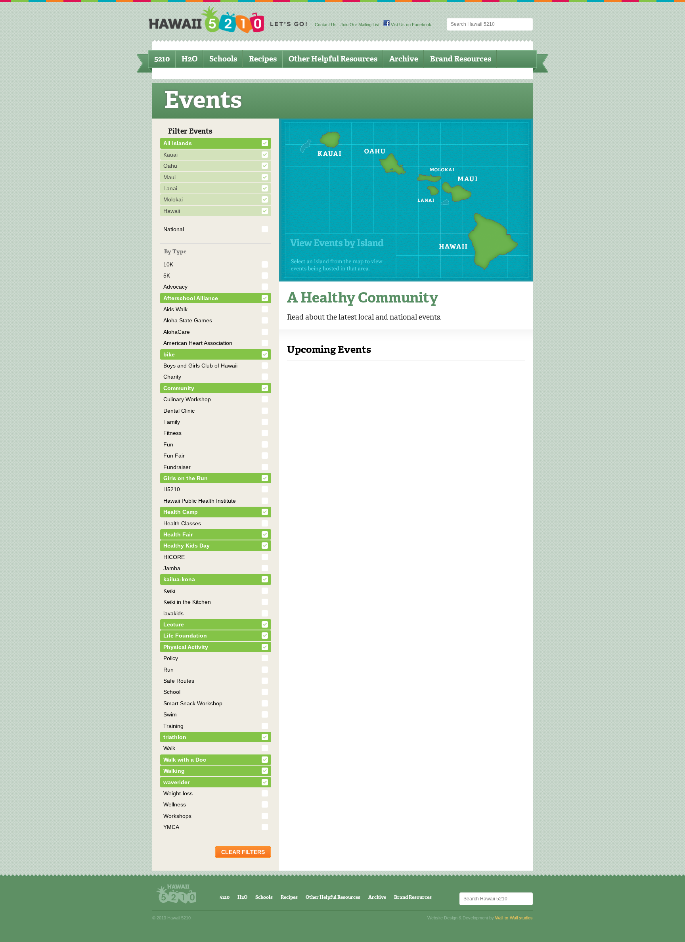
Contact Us (326, 24)
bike (169, 354)
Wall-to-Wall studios (514, 917)
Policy (170, 658)
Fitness (172, 433)
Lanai (170, 188)
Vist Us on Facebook (410, 24)
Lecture (173, 624)
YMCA (171, 827)
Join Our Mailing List (360, 24)
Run (168, 669)
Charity (172, 376)
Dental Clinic (179, 411)
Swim (170, 714)
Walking (174, 771)
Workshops (177, 816)
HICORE (174, 557)
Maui (169, 177)
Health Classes (182, 523)
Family (171, 422)
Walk (169, 748)
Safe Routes (178, 681)
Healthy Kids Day (186, 545)
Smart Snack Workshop (192, 703)
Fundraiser (177, 467)
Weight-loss (178, 793)
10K (168, 264)
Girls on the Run (185, 478)
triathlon (174, 737)
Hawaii (171, 211)
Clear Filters (243, 852)
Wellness (174, 804)
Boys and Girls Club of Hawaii (200, 365)
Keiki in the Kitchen (187, 602)
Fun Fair (174, 455)
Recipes (263, 59)
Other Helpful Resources (333, 59)
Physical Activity (185, 647)
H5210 (171, 489)
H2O (189, 59)
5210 (162, 59)
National (173, 229)
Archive (403, 59)
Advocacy (175, 286)
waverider (176, 782)
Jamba (171, 568)
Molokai (173, 199)
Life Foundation (185, 635)
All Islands (177, 143)
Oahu (170, 166)
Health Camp (180, 512)
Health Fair (178, 534)
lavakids (173, 613)
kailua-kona (179, 579)
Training (173, 726)
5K (166, 275)
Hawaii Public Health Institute (199, 501)
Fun (168, 444)
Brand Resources (460, 59)
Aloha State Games (187, 320)
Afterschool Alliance (190, 298)
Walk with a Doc (184, 759)
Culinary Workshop (187, 399)
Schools (223, 59)
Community (178, 388)
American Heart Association (197, 343)
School (171, 692)
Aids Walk (175, 309)
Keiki (169, 591)
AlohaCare (176, 332)
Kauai (170, 154)
